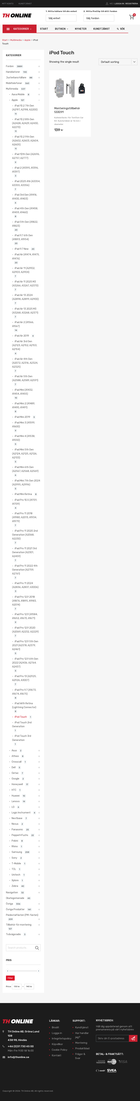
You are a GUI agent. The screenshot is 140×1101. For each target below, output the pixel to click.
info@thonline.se (18, 1057)
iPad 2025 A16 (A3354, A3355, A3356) (26, 183)
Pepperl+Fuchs (20, 835)
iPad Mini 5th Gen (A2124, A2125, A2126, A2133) (24, 453)
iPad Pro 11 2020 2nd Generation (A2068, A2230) (25, 534)
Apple (27, 40)
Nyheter (81, 28)
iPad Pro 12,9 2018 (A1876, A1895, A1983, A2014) (24, 600)
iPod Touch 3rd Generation (21, 738)
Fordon (10, 66)
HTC (14, 790)
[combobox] (61, 18)
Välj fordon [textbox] (92, 18)
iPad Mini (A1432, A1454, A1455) (22, 391)
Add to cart (70, 131)
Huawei (16, 795)
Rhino (15, 846)
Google (15, 778)
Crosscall (17, 761)
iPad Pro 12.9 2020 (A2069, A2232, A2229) (25, 629)
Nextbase (17, 818)
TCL (14, 869)
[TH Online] (17, 17)
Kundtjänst (101, 28)
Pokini (15, 840)
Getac (15, 773)
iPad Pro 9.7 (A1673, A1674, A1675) (24, 691)
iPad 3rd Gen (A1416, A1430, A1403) (24, 196)
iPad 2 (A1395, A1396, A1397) (25, 169)
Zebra (15, 886)
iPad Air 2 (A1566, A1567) (23, 324)
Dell (14, 767)
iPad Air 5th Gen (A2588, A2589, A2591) (25, 378)
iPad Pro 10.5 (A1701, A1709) (24, 502)
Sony (14, 857)
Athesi (15, 756)
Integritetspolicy (61, 1038)
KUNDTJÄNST (25, 3)
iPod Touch (21, 716)
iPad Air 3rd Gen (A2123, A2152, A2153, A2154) (24, 345)
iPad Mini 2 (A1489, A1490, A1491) (23, 405)
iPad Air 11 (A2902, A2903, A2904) (23, 270)
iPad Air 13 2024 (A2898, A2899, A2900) (25, 297)
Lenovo (16, 801)
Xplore (15, 880)
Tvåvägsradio (13, 934)
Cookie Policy (59, 1049)
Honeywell (17, 784)
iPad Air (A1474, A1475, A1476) (25, 256)
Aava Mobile (18, 94)
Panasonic (17, 829)
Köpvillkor (57, 1044)
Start (44, 28)
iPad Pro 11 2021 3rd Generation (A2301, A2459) (24, 552)
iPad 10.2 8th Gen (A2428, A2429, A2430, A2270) (25, 123)
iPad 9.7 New (22, 248)
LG (13, 807)
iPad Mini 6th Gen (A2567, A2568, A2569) (25, 469)
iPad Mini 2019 (22, 417)
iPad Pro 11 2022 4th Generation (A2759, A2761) (25, 569)
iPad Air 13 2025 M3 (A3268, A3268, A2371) (25, 310)
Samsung (17, 852)
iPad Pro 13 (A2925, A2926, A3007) (24, 678)
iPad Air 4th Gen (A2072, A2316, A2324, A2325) (25, 363)
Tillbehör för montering (18, 924)
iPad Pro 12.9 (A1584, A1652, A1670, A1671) (25, 616)
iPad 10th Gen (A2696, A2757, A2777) (26, 156)
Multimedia (16, 40)
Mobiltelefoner (14, 83)
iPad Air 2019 (22, 335)
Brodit (55, 1027)
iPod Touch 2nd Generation (22, 724)
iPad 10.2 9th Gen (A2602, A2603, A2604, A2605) (25, 140)
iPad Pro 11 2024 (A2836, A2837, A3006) (25, 585)
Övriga (9, 903)
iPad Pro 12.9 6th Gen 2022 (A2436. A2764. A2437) (25, 662)
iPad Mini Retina (23, 494)
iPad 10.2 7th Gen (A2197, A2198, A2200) (25, 107)
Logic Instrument (21, 812)
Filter (10, 978)
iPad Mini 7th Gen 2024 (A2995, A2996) (26, 482)
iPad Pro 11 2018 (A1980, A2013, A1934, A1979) (24, 517)
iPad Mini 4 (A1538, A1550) (23, 438)
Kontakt (56, 1055)
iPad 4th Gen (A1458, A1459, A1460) (25, 210)
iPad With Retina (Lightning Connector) (24, 705)
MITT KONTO (7, 3)
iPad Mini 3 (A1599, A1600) (23, 424)
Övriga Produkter (15, 909)
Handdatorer (13, 71)
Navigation (12, 892)
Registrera (131, 3)
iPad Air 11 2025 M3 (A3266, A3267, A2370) (25, 283)
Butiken (60, 28)
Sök (122, 28)
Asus (14, 750)
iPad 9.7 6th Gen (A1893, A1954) (22, 237)
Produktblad (82, 1048)
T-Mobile (16, 863)
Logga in (119, 3)
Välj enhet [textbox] (54, 18)
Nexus (15, 823)
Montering (81, 1042)
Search (37, 948)
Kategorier (21, 28)
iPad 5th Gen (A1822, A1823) (25, 224)
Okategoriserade (15, 898)
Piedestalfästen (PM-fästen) (22, 915)
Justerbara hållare (16, 77)
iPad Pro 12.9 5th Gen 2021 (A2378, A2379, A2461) (25, 645)
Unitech (16, 874)
